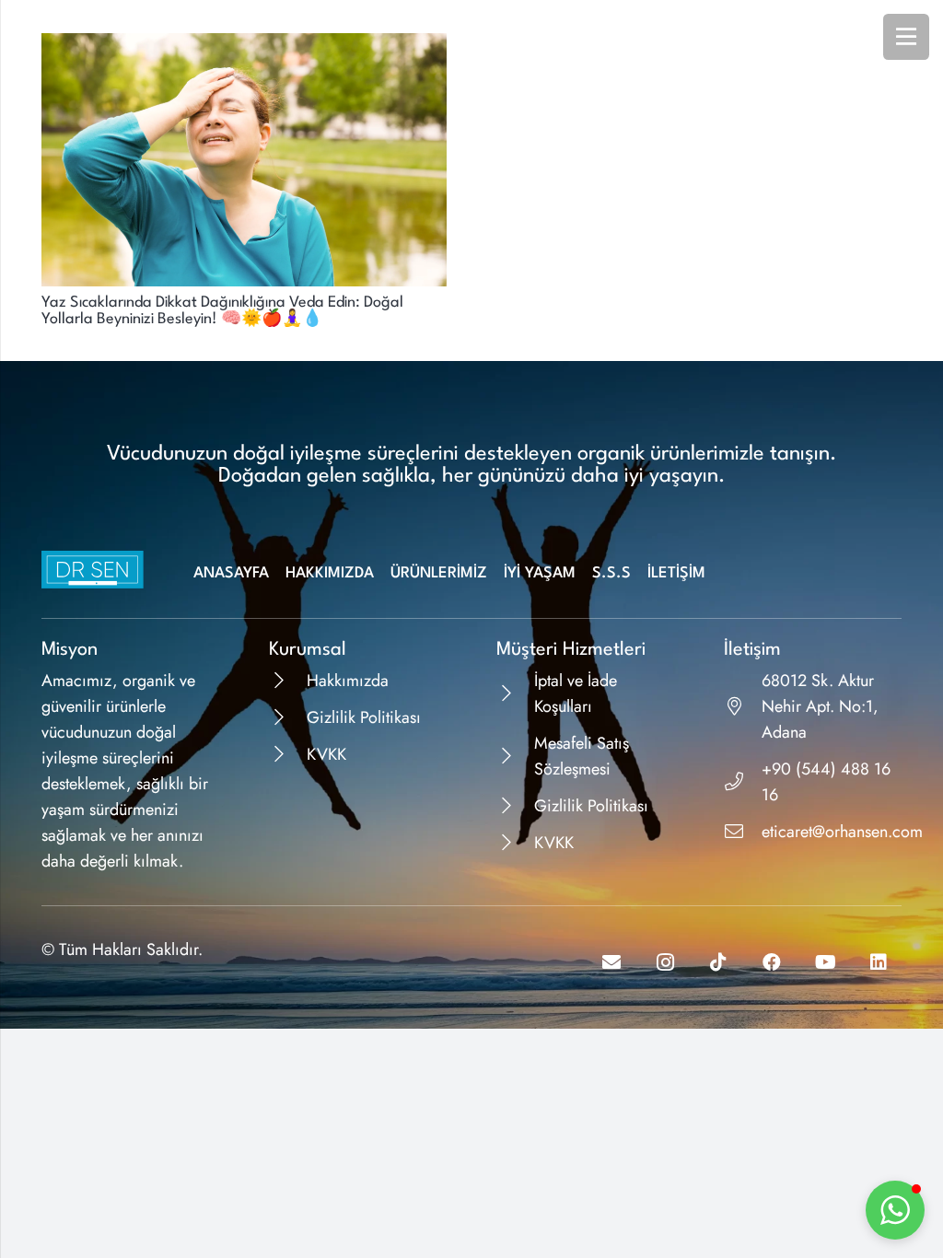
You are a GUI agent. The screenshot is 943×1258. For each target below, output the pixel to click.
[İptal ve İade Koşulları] (515, 693)
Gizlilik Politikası (364, 717)
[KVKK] (288, 754)
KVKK (326, 754)
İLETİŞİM (676, 573)
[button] (895, 1210)
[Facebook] (772, 962)
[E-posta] (611, 962)
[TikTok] (718, 962)
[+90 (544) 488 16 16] (743, 782)
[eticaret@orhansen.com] (743, 831)
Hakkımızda (348, 681)
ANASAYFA (231, 573)
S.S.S (611, 573)
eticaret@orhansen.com (842, 832)
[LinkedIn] (879, 962)
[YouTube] (825, 962)
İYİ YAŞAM (540, 573)
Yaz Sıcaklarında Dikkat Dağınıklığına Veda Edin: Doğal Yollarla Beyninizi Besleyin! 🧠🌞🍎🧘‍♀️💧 (222, 311)
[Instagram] (665, 962)
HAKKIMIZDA (329, 573)
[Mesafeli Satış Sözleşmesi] (515, 756)
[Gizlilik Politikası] (288, 717)
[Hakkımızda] (288, 680)
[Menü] (906, 37)
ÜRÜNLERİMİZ (438, 573)
